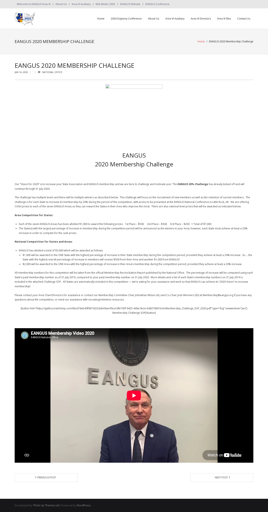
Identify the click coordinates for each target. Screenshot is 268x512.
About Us (61, 4)
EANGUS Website (130, 4)
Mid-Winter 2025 (105, 4)
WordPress (84, 505)
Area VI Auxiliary (81, 4)
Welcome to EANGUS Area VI (33, 4)
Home (100, 18)
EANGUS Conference (157, 4)
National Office (52, 72)
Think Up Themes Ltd (46, 505)
